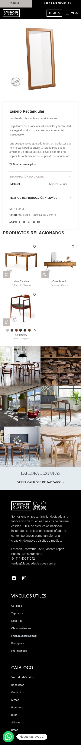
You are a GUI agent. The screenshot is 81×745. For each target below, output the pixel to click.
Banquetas (17, 684)
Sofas (14, 729)
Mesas (15, 699)
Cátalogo (16, 605)
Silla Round (21, 334)
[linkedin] (33, 222)
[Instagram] (24, 578)
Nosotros (16, 620)
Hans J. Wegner (21, 338)
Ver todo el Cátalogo (23, 677)
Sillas (14, 714)
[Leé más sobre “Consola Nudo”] (45, 274)
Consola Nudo (59, 281)
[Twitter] (24, 222)
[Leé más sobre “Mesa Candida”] (6, 274)
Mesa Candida (21, 281)
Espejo (27, 215)
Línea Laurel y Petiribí (44, 215)
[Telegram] (38, 222)
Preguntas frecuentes (24, 635)
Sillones (15, 722)
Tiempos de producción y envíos (33, 197)
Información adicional (26, 176)
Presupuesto (18, 643)
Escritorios (17, 692)
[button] (8, 736)
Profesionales (19, 650)
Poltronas (17, 707)
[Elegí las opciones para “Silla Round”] (6, 322)
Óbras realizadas (21, 628)
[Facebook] (20, 222)
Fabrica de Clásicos (21, 285)
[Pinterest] (29, 222)
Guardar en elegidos (24, 164)
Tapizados (17, 613)
